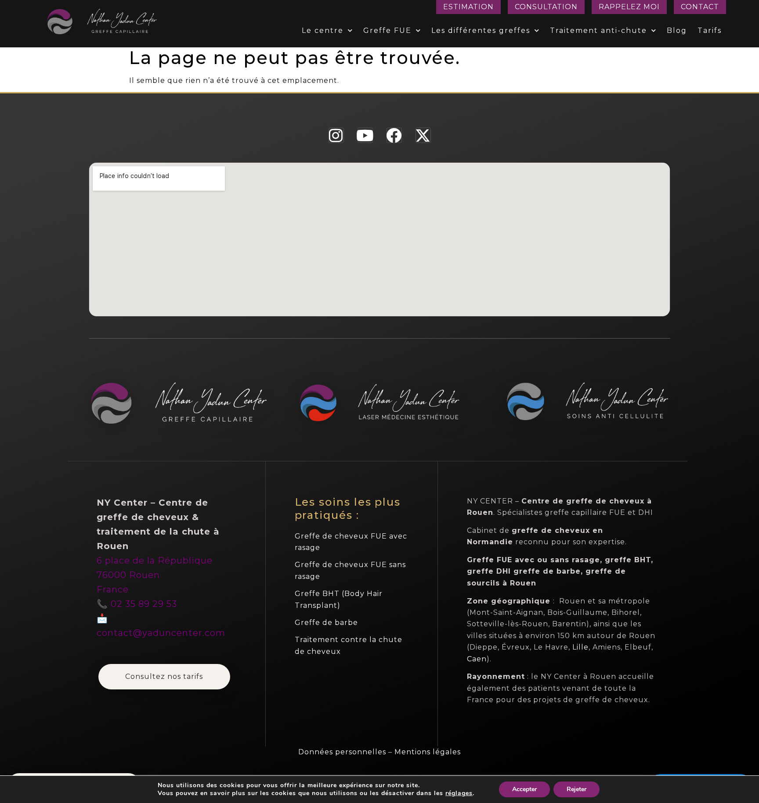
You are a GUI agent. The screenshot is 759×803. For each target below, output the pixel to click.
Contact (700, 7)
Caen (477, 659)
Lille (580, 647)
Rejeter (576, 789)
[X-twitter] (423, 135)
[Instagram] (336, 135)
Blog (677, 30)
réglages (459, 793)
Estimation (468, 7)
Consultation (546, 7)
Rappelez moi (629, 7)
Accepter (524, 789)
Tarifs (710, 30)
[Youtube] (365, 135)
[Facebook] (394, 135)
